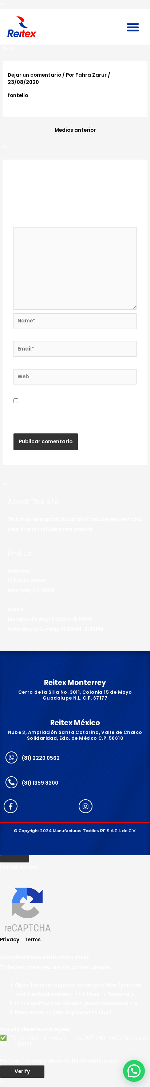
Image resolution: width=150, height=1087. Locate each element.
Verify (22, 1071)
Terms (32, 939)
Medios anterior (75, 130)
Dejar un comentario (34, 75)
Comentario (31, 222)
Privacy (9, 939)
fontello (18, 95)
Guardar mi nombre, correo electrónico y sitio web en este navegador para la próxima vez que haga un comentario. (71, 411)
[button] (133, 27)
